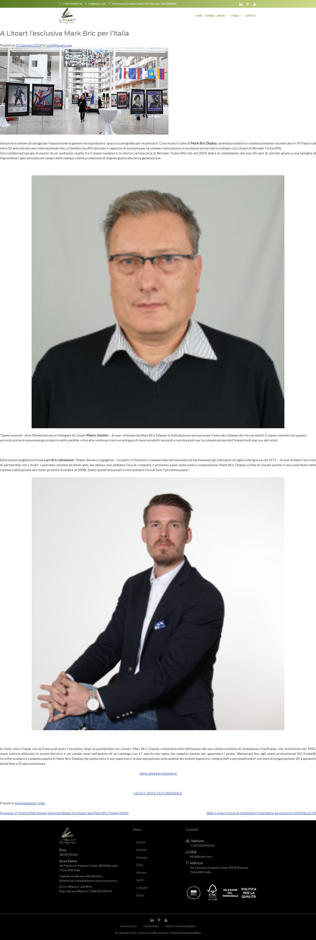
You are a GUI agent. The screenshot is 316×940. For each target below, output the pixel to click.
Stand (234, 15)
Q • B (139, 880)
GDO (139, 865)
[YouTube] (254, 3)
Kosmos (141, 872)
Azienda (210, 15)
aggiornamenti (25, 803)
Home (199, 15)
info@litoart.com (59, 45)
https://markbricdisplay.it (158, 773)
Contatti (250, 15)
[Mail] (221, 854)
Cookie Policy (151, 926)
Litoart (140, 842)
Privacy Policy (128, 926)
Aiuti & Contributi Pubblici (181, 926)
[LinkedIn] (240, 3)
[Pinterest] (247, 3)
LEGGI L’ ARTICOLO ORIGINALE (158, 793)
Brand (221, 15)
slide (41, 803)
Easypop (141, 857)
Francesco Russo (191, 932)
